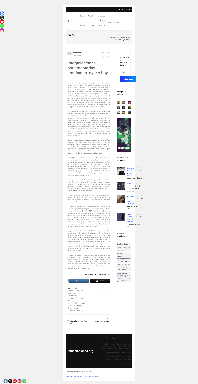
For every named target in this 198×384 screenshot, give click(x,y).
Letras (92, 25)
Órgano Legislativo (75, 308)
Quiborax (71, 310)
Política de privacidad (124, 338)
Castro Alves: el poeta (134, 178)
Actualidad (101, 16)
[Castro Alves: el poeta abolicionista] (121, 171)
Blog (113, 338)
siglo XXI (79, 310)
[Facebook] (2, 13)
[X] (2, 18)
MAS (81, 298)
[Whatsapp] (2, 26)
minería (70, 301)
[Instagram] (2, 30)
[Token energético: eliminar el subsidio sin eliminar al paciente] (121, 186)
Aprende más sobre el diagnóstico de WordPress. (82, 376)
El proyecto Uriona (102, 321)
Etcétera (83, 25)
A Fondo (91, 16)
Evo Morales (72, 296)
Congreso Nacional (75, 291)
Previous (70, 319)
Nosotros (102, 25)
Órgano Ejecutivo (74, 306)
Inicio (82, 16)
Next (108, 319)
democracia (72, 293)
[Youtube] (2, 22)
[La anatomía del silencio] (121, 199)
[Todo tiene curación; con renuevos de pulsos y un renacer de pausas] (121, 217)
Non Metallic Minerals (76, 303)
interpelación (73, 298)
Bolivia (74, 288)
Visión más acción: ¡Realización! (77, 322)
